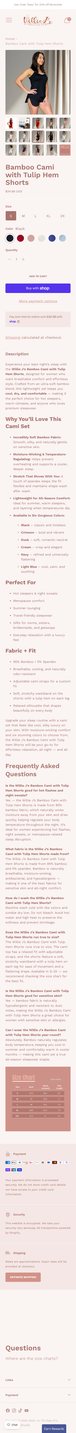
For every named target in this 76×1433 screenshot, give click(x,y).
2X (62, 216)
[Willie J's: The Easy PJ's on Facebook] (7, 1411)
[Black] (10, 238)
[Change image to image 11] (11, 150)
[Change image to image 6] (11, 136)
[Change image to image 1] (11, 123)
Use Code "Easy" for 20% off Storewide (38, 4)
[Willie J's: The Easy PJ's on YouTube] (26, 1411)
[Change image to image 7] (24, 136)
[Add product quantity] (23, 259)
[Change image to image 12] (24, 150)
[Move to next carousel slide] (70, 1333)
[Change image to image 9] (51, 136)
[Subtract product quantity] (9, 259)
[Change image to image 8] (37, 136)
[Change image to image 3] (37, 123)
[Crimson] (20, 238)
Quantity (11, 250)
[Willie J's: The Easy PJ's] (38, 20)
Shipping (12, 337)
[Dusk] (31, 238)
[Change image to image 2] (24, 123)
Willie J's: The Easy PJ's (42, 1420)
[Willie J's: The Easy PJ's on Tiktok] (20, 1411)
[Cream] (41, 238)
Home (9, 39)
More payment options (38, 301)
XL (48, 216)
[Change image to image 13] (37, 150)
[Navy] (52, 238)
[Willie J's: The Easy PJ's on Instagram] (14, 1411)
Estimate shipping (23, 1277)
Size (8, 206)
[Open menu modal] (9, 20)
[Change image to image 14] (51, 150)
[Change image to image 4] (51, 123)
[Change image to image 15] (65, 150)
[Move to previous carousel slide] (5, 1333)
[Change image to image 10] (65, 136)
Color (9, 228)
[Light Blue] (62, 238)
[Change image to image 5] (65, 123)
